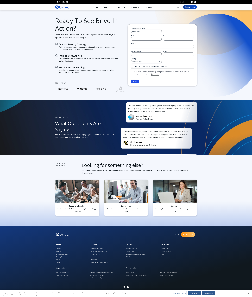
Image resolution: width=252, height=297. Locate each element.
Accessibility (59, 278)
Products (94, 7)
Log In (179, 7)
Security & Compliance (62, 257)
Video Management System (99, 251)
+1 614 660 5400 (62, 2)
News (162, 257)
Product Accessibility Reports (98, 278)
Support (174, 206)
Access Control (95, 254)
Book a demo (190, 7)
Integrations (94, 259)
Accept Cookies (208, 293)
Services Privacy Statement (134, 278)
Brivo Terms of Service (62, 275)
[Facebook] (192, 2)
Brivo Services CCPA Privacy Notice (136, 275)
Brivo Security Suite (97, 248)
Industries (108, 7)
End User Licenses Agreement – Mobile (101, 272)
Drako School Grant (62, 254)
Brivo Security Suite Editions (99, 262)
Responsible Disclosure (97, 275)
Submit (135, 81)
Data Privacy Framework (167, 275)
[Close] (249, 293)
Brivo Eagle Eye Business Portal (135, 254)
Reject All (194, 293)
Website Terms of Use (62, 272)
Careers (58, 248)
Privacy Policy (155, 75)
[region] (126, 293)
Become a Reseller (77, 206)
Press (162, 254)
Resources (135, 7)
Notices (58, 259)
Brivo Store (129, 257)
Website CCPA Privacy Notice (168, 272)
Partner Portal (130, 251)
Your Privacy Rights (179, 293)
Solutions (121, 7)
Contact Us (126, 206)
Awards (58, 251)
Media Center (165, 248)
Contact (58, 262)
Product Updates (166, 251)
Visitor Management (97, 257)
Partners (148, 7)
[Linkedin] (195, 2)
